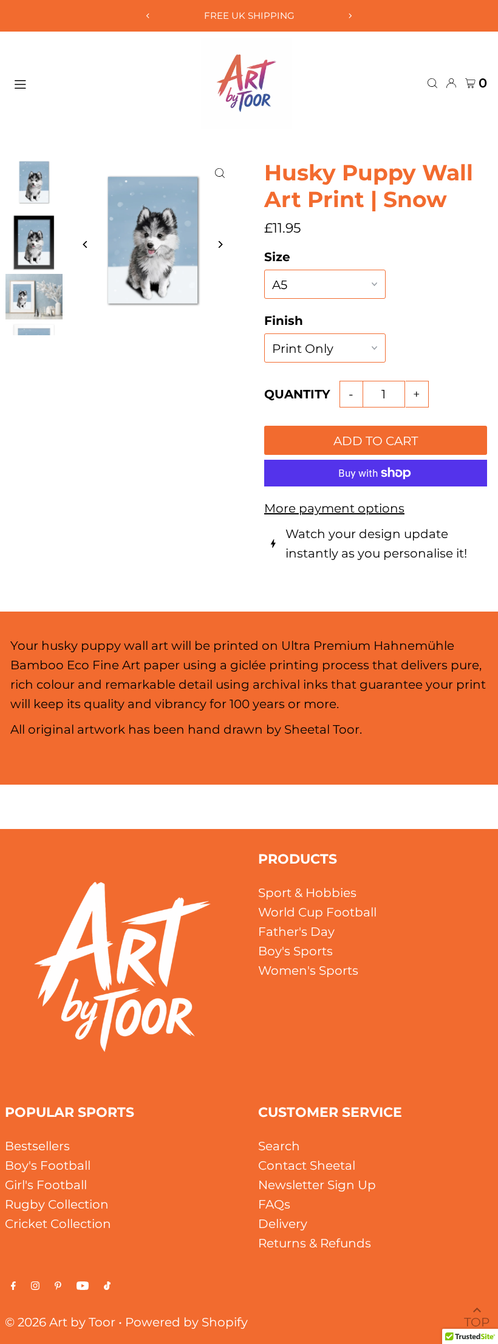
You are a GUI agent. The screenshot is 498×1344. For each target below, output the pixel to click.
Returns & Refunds (314, 1243)
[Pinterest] (58, 1286)
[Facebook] (13, 1286)
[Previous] (148, 16)
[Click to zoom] (220, 172)
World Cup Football (317, 912)
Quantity (297, 394)
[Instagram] (35, 1286)
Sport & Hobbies (307, 892)
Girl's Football (46, 1185)
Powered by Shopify (186, 1322)
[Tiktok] (107, 1286)
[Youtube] (83, 1286)
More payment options (334, 508)
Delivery (282, 1223)
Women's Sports (308, 970)
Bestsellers (37, 1146)
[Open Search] (432, 83)
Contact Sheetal (306, 1165)
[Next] (350, 16)
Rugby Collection (57, 1204)
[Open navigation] (101, 82)
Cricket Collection (58, 1223)
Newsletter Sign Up (317, 1185)
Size (277, 257)
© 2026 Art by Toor (60, 1322)
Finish (283, 320)
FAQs (274, 1204)
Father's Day (296, 931)
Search (279, 1146)
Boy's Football (47, 1165)
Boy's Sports (295, 951)
